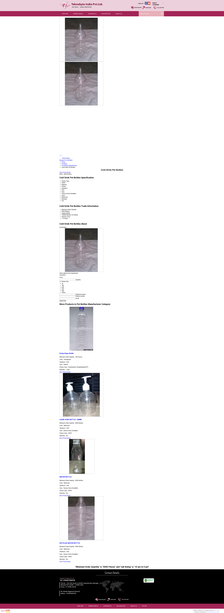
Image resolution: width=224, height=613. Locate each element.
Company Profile (78, 14)
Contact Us (118, 14)
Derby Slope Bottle (66, 353)
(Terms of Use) (216, 610)
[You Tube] (149, 4)
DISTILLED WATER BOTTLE (69, 543)
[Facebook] (146, 4)
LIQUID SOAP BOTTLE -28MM (70, 420)
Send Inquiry (66, 158)
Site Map (144, 606)
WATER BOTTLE (65, 477)
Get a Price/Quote (65, 172)
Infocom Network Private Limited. (212, 611)
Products (64, 164)
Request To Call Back (65, 160)
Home (63, 162)
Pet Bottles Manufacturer (69, 165)
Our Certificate (106, 14)
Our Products (92, 14)
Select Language (155, 3)
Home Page (65, 14)
